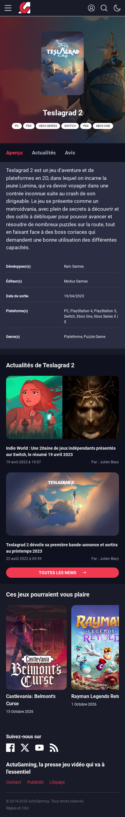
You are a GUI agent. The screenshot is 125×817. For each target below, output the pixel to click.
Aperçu (14, 153)
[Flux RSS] (54, 747)
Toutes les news (57, 572)
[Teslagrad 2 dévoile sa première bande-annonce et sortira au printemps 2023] (62, 504)
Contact (13, 782)
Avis (70, 153)
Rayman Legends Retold (97, 696)
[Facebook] (10, 747)
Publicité (35, 782)
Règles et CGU (17, 808)
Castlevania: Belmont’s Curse (31, 699)
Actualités (44, 153)
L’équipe (57, 782)
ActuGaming (24, 8)
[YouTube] (39, 747)
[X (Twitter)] (25, 747)
